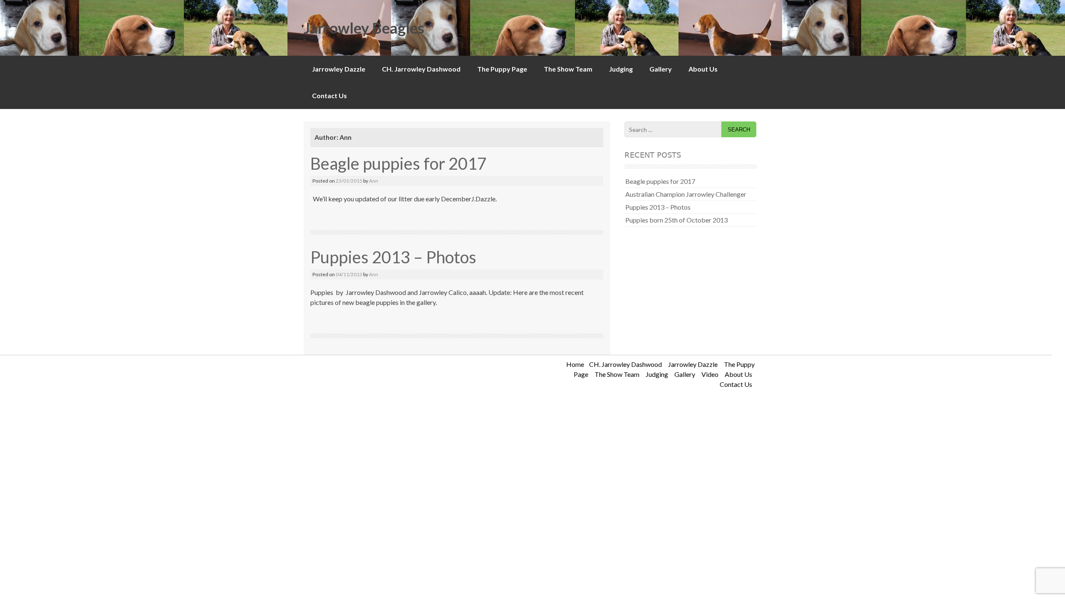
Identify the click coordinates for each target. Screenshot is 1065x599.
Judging (621, 69)
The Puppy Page (502, 69)
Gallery (660, 69)
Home (575, 364)
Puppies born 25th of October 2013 (676, 220)
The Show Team (568, 69)
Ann (373, 181)
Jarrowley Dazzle (338, 69)
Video (709, 374)
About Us (703, 69)
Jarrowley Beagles (364, 28)
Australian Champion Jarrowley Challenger (685, 194)
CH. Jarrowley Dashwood (421, 69)
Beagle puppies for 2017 (398, 163)
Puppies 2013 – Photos (393, 257)
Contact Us (329, 95)
